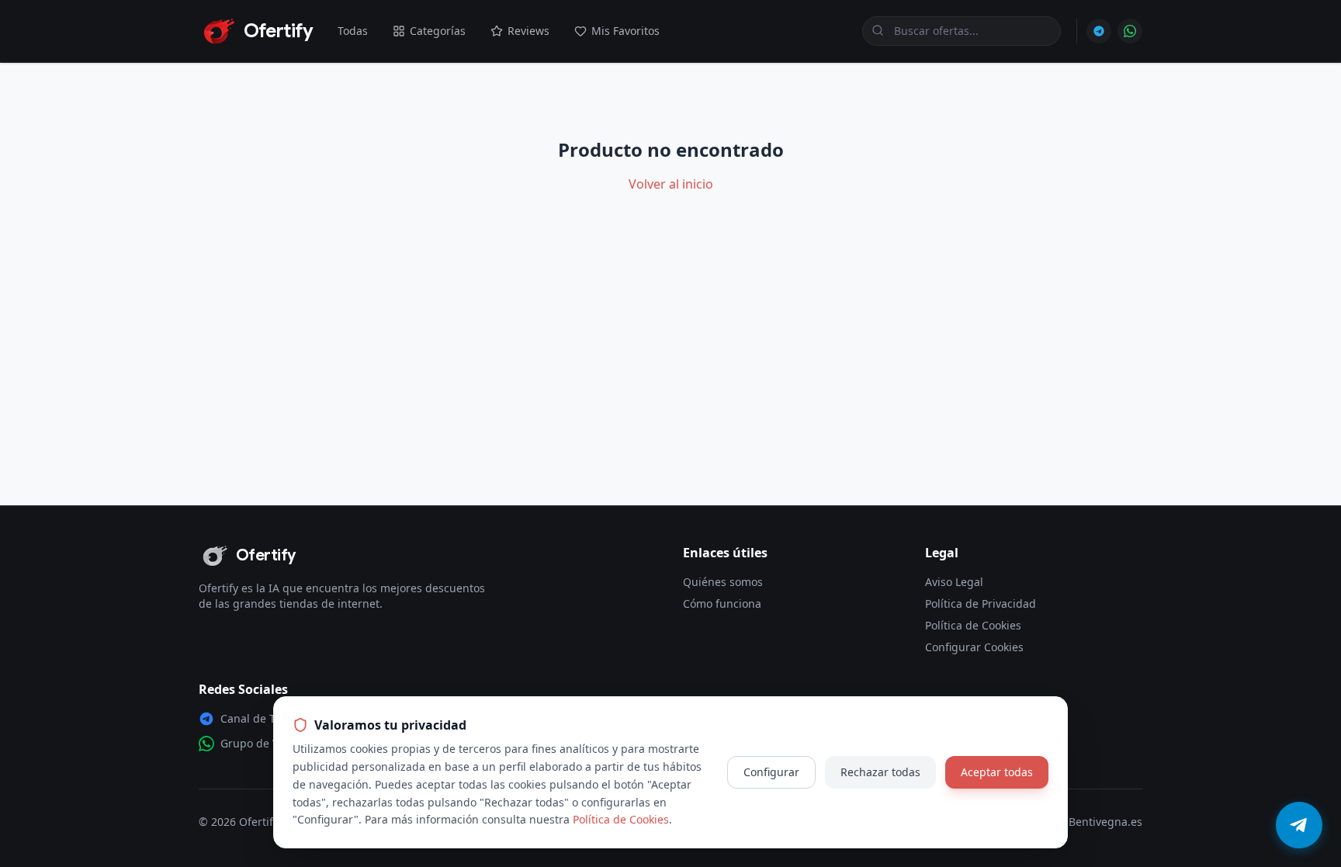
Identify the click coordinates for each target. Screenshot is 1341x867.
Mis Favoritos (625, 30)
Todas (353, 30)
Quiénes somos (723, 581)
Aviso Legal (954, 581)
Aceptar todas (997, 772)
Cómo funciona (722, 603)
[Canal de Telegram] (1098, 31)
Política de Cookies (973, 625)
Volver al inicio (671, 183)
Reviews (528, 30)
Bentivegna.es (1105, 821)
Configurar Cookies (974, 647)
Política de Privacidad (980, 603)
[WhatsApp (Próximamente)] (1130, 31)
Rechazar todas (880, 772)
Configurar (771, 772)
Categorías (438, 30)
